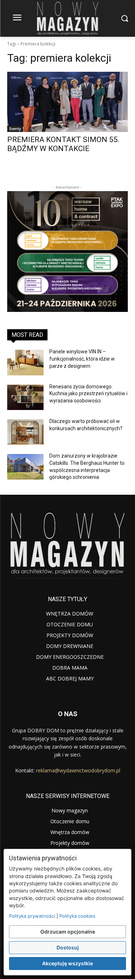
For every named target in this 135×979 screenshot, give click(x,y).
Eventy (15, 128)
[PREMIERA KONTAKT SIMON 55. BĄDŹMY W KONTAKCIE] (67, 102)
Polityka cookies (77, 916)
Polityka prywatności (32, 916)
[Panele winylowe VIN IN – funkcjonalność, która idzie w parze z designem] (25, 362)
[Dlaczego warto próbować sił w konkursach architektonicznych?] (25, 432)
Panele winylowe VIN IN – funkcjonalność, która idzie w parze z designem (82, 359)
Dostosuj (68, 947)
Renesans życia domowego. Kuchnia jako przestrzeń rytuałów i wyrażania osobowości (88, 393)
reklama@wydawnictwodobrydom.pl (78, 770)
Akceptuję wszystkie (67, 963)
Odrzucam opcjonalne (67, 932)
